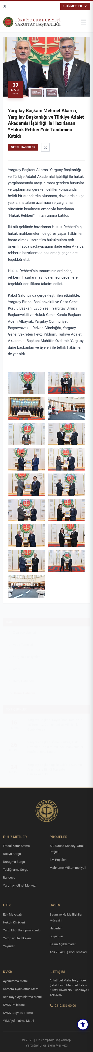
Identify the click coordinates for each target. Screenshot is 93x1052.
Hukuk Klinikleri (14, 922)
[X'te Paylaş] (45, 147)
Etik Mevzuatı (12, 914)
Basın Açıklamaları (63, 944)
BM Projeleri (58, 860)
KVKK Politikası (14, 1005)
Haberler (13, 617)
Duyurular (56, 936)
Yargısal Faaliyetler (26, 652)
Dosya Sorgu (12, 854)
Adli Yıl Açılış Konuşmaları (68, 952)
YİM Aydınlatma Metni (18, 1021)
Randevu (9, 877)
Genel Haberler (24, 688)
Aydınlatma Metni (15, 981)
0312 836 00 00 (65, 1005)
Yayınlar (8, 946)
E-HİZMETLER (72, 6)
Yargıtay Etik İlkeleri (17, 938)
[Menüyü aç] (83, 22)
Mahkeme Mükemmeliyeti (68, 867)
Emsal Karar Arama (16, 846)
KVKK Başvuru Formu (18, 1013)
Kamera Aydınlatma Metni (21, 989)
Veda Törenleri (23, 640)
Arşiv (16, 664)
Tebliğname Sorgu (15, 869)
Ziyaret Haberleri (24, 628)
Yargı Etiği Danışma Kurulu (21, 930)
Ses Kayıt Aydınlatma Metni (22, 997)
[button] (83, 1024)
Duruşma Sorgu (14, 862)
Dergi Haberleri (23, 676)
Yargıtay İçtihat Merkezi (19, 885)
